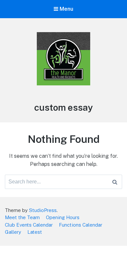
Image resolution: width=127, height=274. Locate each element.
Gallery (13, 232)
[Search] (114, 182)
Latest (34, 232)
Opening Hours (62, 217)
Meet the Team (22, 217)
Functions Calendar (80, 225)
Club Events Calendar (29, 225)
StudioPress (43, 210)
